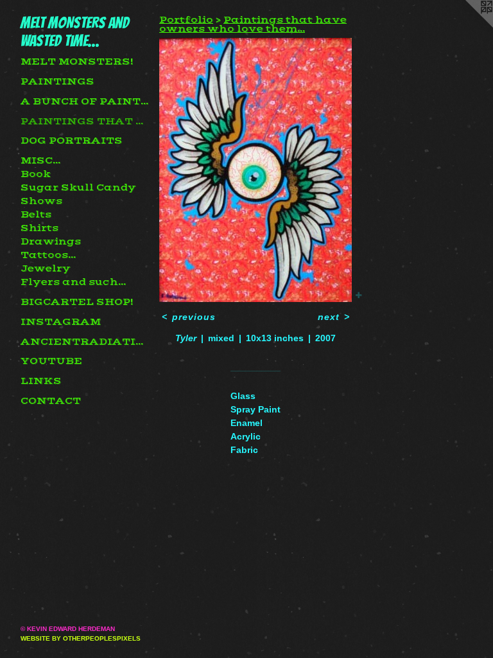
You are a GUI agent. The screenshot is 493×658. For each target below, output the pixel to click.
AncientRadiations (85, 342)
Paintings (57, 81)
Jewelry (46, 268)
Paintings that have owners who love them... (85, 121)
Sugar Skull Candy (78, 187)
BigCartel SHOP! (77, 302)
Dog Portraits (72, 141)
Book (36, 174)
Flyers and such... (73, 282)
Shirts (39, 228)
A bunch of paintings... (85, 101)
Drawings (51, 241)
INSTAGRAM (61, 322)
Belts (36, 214)
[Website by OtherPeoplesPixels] (467, 25)
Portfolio (186, 20)
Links (41, 381)
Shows (41, 201)
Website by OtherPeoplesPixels (81, 638)
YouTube (51, 361)
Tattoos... (48, 255)
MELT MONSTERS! (77, 61)
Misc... (40, 160)
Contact (51, 401)
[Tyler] (255, 170)
